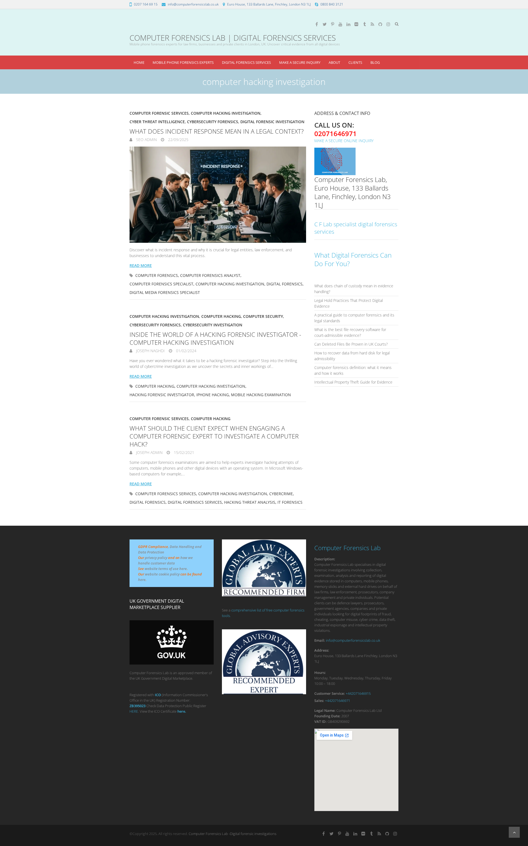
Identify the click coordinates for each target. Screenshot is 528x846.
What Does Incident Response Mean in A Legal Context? (217, 131)
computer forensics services (165, 493)
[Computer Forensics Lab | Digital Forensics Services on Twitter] (324, 24)
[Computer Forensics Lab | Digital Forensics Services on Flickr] (356, 24)
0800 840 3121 (331, 4)
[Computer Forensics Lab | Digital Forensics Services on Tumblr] (364, 24)
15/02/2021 (183, 452)
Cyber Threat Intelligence (157, 121)
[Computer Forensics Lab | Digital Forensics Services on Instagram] (388, 24)
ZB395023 (137, 705)
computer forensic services (159, 113)
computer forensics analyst (210, 275)
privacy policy (156, 557)
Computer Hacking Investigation (225, 113)
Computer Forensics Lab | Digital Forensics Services (233, 38)
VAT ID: (320, 721)
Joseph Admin (149, 452)
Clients (355, 62)
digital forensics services (195, 502)
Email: (319, 640)
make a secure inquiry (299, 62)
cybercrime (281, 493)
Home (139, 62)
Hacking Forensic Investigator (162, 394)
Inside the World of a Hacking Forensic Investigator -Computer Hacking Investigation (215, 338)
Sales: (319, 700)
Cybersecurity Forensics (212, 121)
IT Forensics (289, 502)
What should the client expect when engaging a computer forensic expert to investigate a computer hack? (214, 436)
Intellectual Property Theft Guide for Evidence (353, 382)
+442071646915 (358, 693)
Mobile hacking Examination (261, 394)
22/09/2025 (177, 139)
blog (375, 62)
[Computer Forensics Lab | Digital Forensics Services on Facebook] (316, 24)
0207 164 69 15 (146, 4)
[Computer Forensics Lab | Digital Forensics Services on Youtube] (340, 24)
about (334, 62)
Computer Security (263, 316)
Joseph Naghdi (150, 350)
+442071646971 (337, 700)
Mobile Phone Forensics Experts (183, 62)
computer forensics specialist (161, 283)
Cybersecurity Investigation (212, 324)
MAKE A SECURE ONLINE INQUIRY (343, 140)
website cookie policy (162, 574)
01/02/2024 (185, 350)
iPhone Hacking (212, 394)
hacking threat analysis (249, 502)
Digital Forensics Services (246, 62)
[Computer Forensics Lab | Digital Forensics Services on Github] (380, 24)
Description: (324, 558)
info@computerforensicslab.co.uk (193, 4)
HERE (134, 711)
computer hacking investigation (230, 283)
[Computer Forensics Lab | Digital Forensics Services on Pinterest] (332, 24)
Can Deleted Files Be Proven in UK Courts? (351, 344)
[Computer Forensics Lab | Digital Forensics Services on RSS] (372, 24)
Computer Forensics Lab (347, 548)
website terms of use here (166, 568)
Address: (321, 650)
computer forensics (156, 275)
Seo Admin (146, 139)
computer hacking (221, 316)
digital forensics (284, 283)
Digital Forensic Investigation (272, 121)
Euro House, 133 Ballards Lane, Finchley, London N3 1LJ (269, 4)
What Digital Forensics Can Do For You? (353, 259)
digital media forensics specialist (165, 292)
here (141, 579)
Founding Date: (327, 715)
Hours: (320, 672)
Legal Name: (325, 710)
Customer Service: (329, 693)
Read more (141, 265)
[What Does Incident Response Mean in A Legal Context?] (218, 195)
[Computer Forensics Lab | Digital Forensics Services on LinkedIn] (348, 24)
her (180, 711)
